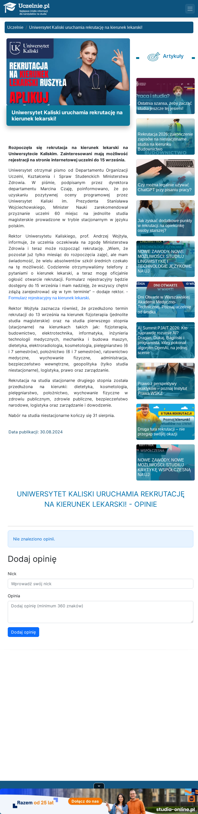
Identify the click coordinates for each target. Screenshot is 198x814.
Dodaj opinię (23, 632)
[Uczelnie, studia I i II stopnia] (26, 8)
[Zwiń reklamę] (99, 786)
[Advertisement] (99, 721)
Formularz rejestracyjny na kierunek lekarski (49, 298)
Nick (12, 573)
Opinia (14, 595)
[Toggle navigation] (190, 9)
